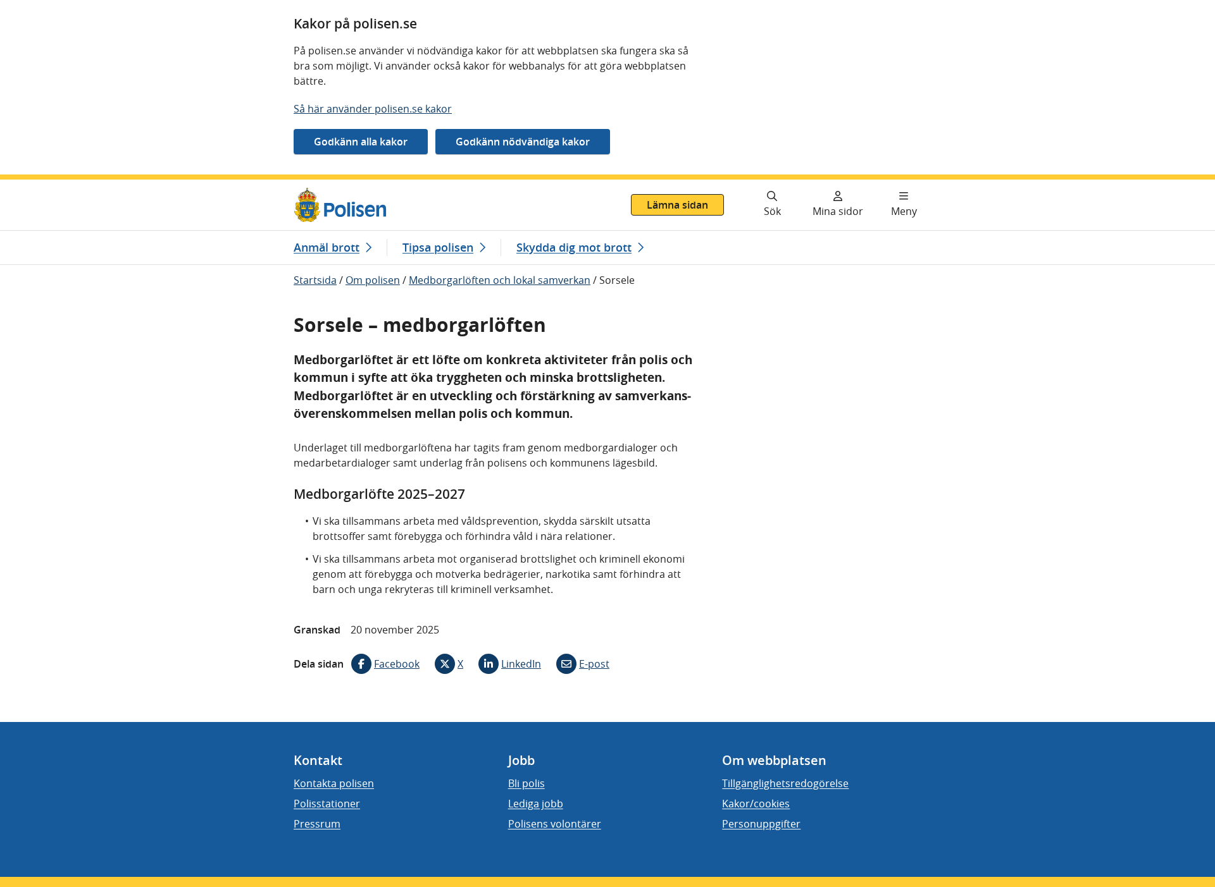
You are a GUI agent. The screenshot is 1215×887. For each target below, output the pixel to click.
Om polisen (373, 280)
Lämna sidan (677, 205)
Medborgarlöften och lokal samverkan (499, 280)
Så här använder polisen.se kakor (373, 109)
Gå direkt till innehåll (58, 187)
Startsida (315, 280)
